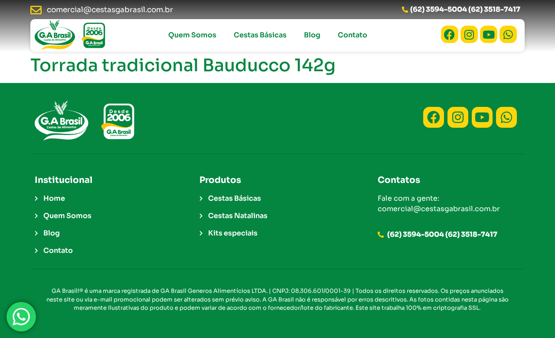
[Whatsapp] (508, 34)
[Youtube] (488, 34)
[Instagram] (469, 34)
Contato (352, 35)
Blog (312, 35)
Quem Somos (192, 35)
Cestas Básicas (260, 35)
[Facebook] (449, 34)
